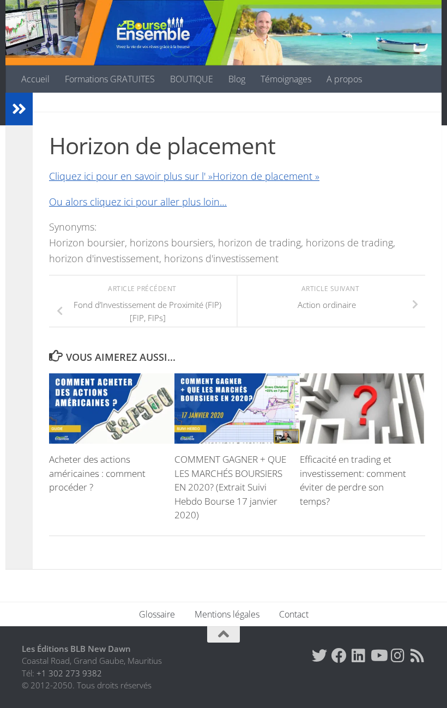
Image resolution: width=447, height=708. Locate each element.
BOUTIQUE (191, 79)
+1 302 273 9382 (69, 673)
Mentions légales (227, 614)
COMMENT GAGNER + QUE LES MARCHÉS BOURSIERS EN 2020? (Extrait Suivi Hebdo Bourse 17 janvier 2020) (230, 487)
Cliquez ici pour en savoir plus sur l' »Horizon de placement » (184, 176)
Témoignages (286, 79)
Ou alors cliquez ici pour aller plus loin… (138, 201)
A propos (344, 79)
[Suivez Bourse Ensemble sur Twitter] (319, 655)
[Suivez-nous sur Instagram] (398, 655)
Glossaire (157, 614)
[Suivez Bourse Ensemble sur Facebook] (339, 655)
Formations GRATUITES (110, 79)
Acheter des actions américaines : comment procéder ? (97, 473)
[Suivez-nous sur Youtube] (378, 655)
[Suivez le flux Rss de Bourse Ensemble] (417, 655)
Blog (236, 79)
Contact (294, 614)
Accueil (35, 79)
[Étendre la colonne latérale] (19, 109)
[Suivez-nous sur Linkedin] (358, 655)
